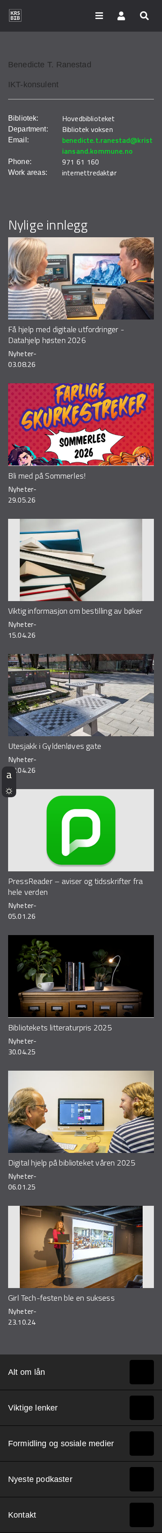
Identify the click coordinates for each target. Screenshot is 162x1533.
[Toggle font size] (9, 774)
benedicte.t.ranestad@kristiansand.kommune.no (107, 145)
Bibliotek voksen (87, 129)
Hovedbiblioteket (88, 118)
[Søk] (144, 15)
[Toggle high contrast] (9, 789)
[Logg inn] (121, 15)
